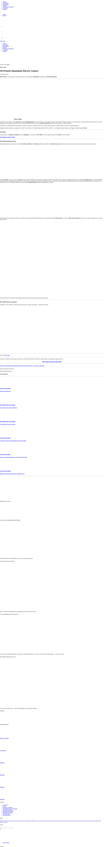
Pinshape (10, 820)
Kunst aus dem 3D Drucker (41, 820)
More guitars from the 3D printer (52, 361)
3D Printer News (6, 815)
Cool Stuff (5, 8)
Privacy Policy (6, 842)
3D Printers (5, 3)
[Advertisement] (42, 488)
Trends (4, 1)
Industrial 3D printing (7, 812)
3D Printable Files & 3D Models (10, 808)
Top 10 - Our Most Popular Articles (18, 820)
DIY (3, 820)
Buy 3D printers (6, 814)
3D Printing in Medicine (87, 820)
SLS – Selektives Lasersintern (37, 365)
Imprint (4, 15)
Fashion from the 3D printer (72, 820)
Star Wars (60, 820)
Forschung (48, 820)
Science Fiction (79, 820)
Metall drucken (11, 365)
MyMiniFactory (33, 820)
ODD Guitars (7, 355)
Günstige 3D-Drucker (3, 822)
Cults (25, 820)
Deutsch (5, 9)
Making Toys (28, 820)
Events (4, 806)
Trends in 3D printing (7, 807)
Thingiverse (6, 820)
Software (5, 5)
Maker (1, 820)
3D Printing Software (7, 810)
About (4, 14)
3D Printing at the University (96, 820)
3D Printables (6, 4)
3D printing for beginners (54, 820)
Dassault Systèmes (4, 365)
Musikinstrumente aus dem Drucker (23, 365)
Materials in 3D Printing (8, 6)
